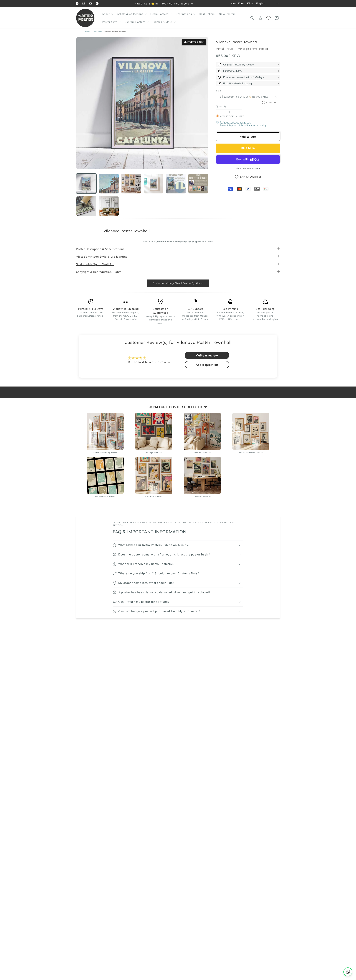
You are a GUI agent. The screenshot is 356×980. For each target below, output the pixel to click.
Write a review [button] (207, 355)
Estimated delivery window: (235, 122)
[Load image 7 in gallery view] (86, 206)
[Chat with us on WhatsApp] (347, 971)
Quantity (221, 106)
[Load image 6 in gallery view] (198, 183)
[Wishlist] (268, 18)
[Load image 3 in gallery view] (131, 183)
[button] (107, 14)
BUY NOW (248, 148)
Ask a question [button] (207, 365)
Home (87, 32)
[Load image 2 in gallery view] (108, 183)
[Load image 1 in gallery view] (86, 183)
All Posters (97, 32)
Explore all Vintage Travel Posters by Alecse (178, 283)
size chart (272, 102)
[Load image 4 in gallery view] (153, 183)
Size (218, 90)
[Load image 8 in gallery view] (108, 206)
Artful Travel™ (226, 48)
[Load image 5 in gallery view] (176, 183)
